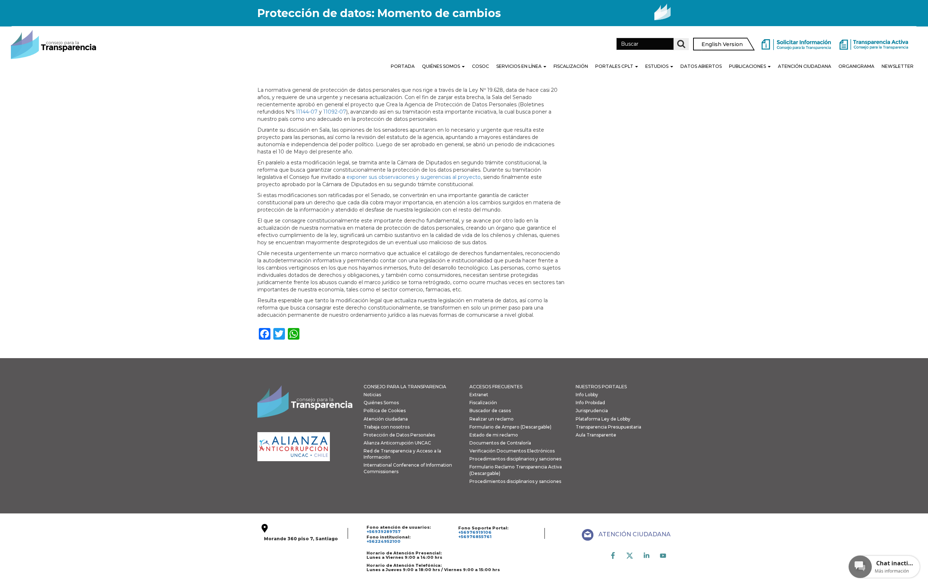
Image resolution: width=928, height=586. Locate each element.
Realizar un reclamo (491, 419)
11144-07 (307, 111)
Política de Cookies (385, 410)
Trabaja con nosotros (387, 427)
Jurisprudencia (592, 410)
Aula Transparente (596, 435)
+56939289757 (383, 531)
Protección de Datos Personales (399, 435)
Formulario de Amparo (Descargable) (510, 427)
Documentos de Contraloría (500, 443)
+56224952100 (383, 541)
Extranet (478, 394)
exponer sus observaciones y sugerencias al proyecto (414, 177)
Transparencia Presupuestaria (608, 427)
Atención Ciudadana (804, 66)
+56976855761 (475, 536)
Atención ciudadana (386, 419)
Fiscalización (571, 66)
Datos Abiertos (701, 66)
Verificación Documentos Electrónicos (512, 451)
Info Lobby (587, 394)
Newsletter (898, 66)
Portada (403, 66)
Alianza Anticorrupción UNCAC (397, 443)
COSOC (480, 66)
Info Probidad (590, 402)
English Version (722, 44)
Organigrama (856, 66)
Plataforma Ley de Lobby (603, 419)
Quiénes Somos (441, 66)
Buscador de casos (490, 410)
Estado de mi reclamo (493, 435)
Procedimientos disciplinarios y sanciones (515, 459)
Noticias (372, 394)
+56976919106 (475, 532)
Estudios (657, 66)
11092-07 (334, 111)
